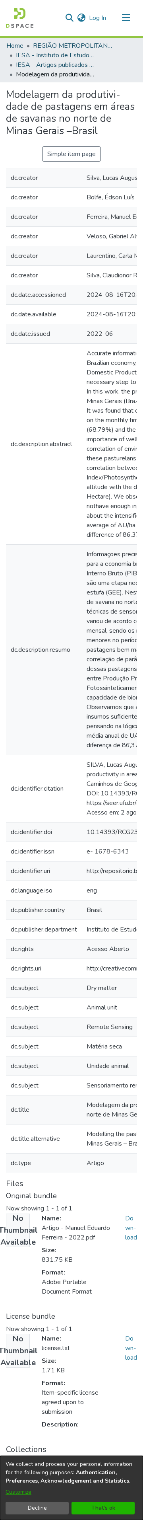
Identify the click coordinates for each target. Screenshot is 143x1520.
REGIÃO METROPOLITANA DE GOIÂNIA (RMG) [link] (72, 45)
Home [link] (14, 45)
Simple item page (71, 154)
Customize (18, 1492)
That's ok (103, 1508)
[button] (19, 18)
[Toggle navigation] (126, 17)
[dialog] (71, 1488)
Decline (37, 1508)
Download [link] (131, 1228)
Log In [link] (98, 18)
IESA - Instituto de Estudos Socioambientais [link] (55, 55)
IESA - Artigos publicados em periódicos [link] (55, 64)
